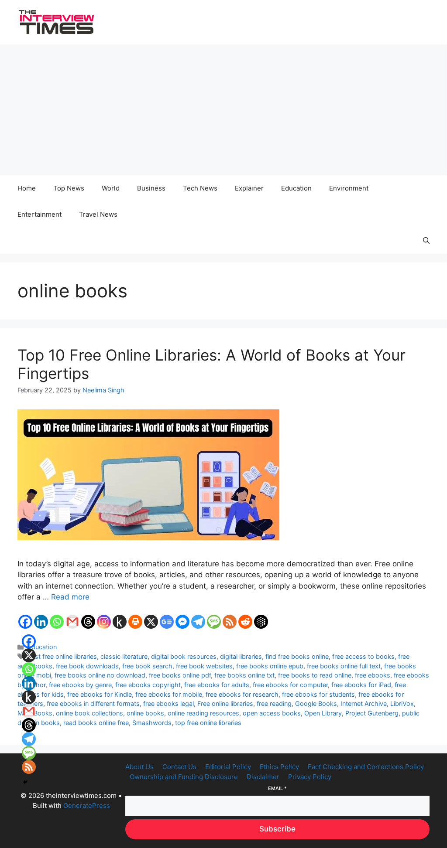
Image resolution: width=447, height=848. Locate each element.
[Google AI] (261, 622)
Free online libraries (225, 703)
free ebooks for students (318, 694)
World (111, 188)
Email (277, 788)
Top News (68, 188)
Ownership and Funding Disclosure (184, 777)
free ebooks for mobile (168, 694)
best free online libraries (62, 656)
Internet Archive (363, 703)
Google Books (316, 703)
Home (26, 188)
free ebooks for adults (216, 684)
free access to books (363, 656)
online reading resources (203, 713)
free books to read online (314, 675)
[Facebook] (25, 622)
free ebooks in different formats (93, 703)
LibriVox (402, 703)
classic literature (124, 656)
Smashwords (152, 722)
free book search (147, 666)
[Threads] (88, 622)
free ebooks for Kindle (99, 694)
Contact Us (179, 767)
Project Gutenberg (372, 713)
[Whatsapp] (57, 622)
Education (296, 188)
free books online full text (344, 666)
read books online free (96, 722)
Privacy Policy (309, 777)
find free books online (297, 656)
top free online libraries (208, 722)
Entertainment (39, 214)
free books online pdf (180, 675)
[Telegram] (198, 622)
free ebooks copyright (148, 684)
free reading (274, 703)
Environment (348, 188)
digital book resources (184, 656)
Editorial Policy (228, 767)
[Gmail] (72, 622)
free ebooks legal (168, 703)
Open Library (323, 713)
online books (145, 713)
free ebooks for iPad (361, 684)
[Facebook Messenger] (182, 622)
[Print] (135, 622)
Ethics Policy (279, 767)
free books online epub (269, 666)
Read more (70, 597)
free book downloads (87, 666)
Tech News (200, 188)
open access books (272, 713)
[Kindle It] (120, 622)
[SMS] (214, 622)
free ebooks (372, 675)
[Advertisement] (223, 110)
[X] (151, 622)
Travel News (98, 214)
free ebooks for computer (290, 684)
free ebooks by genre (80, 684)
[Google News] (167, 622)
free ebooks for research (242, 694)
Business (151, 188)
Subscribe (277, 828)
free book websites (204, 666)
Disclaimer (263, 777)
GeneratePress (86, 805)
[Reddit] (245, 622)
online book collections (89, 713)
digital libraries (241, 656)
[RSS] (230, 622)
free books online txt (244, 675)
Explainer (249, 188)
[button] (426, 241)
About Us (139, 767)
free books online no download (100, 675)
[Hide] (25, 782)
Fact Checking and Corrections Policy (366, 767)
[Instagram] (104, 622)
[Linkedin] (41, 622)
